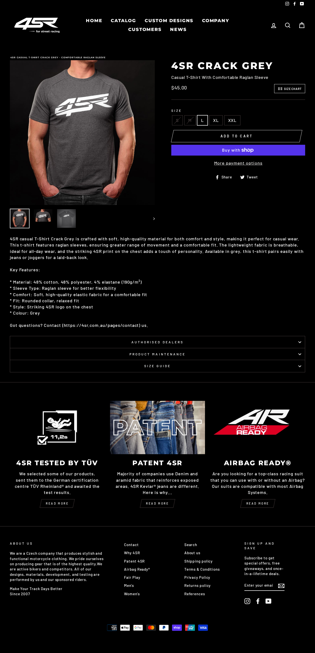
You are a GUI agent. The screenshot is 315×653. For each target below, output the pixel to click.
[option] (82, 132)
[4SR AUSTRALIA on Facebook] (258, 601)
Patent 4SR (134, 561)
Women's (132, 594)
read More (157, 503)
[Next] (152, 218)
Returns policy (197, 585)
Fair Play (132, 577)
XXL (232, 120)
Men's (129, 585)
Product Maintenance (157, 354)
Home (94, 20)
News (178, 29)
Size (176, 110)
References (194, 594)
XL (216, 120)
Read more (57, 503)
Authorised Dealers (157, 342)
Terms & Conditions (202, 569)
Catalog (123, 20)
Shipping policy (198, 561)
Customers (144, 29)
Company (215, 20)
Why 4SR (132, 553)
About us (192, 553)
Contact (131, 544)
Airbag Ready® (137, 569)
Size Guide (157, 366)
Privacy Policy (197, 577)
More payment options (238, 163)
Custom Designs (169, 20)
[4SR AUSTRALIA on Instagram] (247, 601)
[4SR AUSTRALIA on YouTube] (268, 601)
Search (190, 544)
